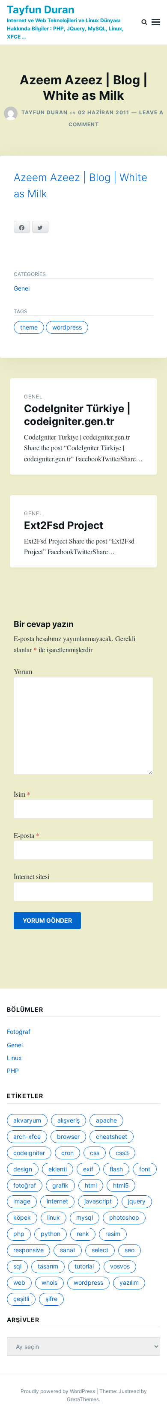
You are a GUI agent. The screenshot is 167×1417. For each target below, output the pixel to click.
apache (106, 1120)
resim (112, 1233)
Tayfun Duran (41, 9)
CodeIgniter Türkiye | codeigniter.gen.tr (77, 415)
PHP (13, 1070)
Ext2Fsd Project (63, 525)
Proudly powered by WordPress (58, 1391)
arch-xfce (27, 1136)
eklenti (57, 1169)
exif (88, 1169)
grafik (60, 1185)
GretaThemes (83, 1399)
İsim (22, 794)
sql (17, 1266)
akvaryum (27, 1120)
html (91, 1185)
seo (129, 1250)
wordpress (67, 327)
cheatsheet (111, 1136)
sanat (67, 1250)
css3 (122, 1152)
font (144, 1169)
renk (83, 1233)
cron (67, 1152)
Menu (156, 22)
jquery (137, 1201)
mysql (84, 1217)
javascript (98, 1201)
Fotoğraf (18, 1031)
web (19, 1282)
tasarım (48, 1266)
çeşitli (21, 1298)
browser (68, 1136)
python (50, 1233)
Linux (14, 1057)
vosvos (120, 1266)
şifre (51, 1298)
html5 (121, 1185)
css (94, 1152)
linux (53, 1217)
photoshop (124, 1217)
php (18, 1233)
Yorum (23, 671)
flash (116, 1169)
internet (57, 1201)
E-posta (26, 835)
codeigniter (29, 1152)
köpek (22, 1217)
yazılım (129, 1282)
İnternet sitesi (31, 876)
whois (49, 1282)
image (21, 1201)
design (22, 1169)
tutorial (84, 1266)
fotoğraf (24, 1185)
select (100, 1250)
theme (29, 327)
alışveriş (68, 1120)
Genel (22, 288)
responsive (28, 1250)
